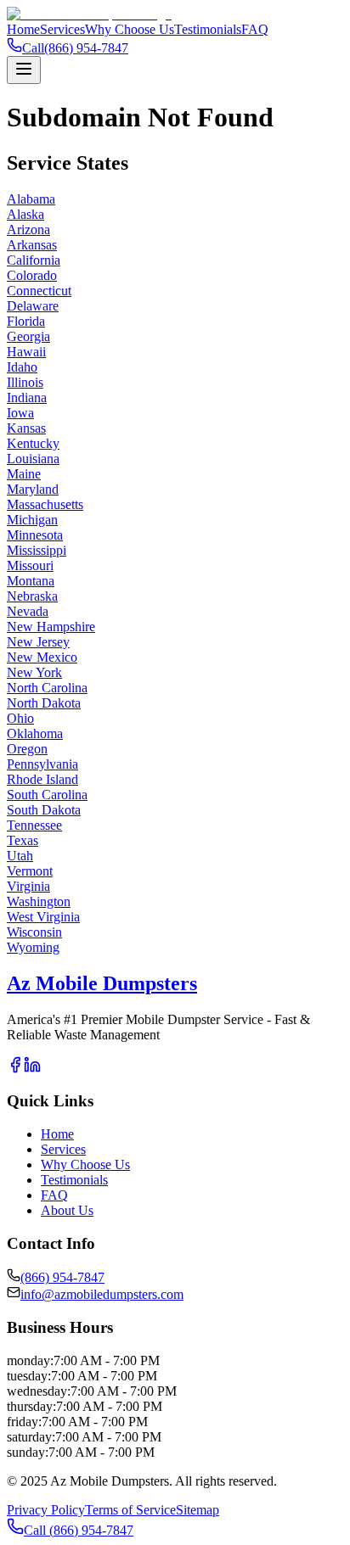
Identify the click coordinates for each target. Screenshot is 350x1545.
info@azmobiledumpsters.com (101, 1294)
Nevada (27, 611)
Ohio (20, 718)
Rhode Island (42, 779)
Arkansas (32, 245)
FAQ (254, 29)
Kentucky (33, 443)
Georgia (28, 336)
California (33, 260)
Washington (39, 901)
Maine (24, 474)
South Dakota (44, 810)
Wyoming (33, 947)
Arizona (28, 229)
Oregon (27, 749)
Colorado (32, 275)
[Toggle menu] (24, 70)
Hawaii (26, 351)
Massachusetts (45, 504)
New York (34, 672)
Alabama (31, 199)
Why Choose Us (129, 29)
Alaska (25, 214)
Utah (20, 855)
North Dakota (44, 703)
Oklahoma (35, 733)
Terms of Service (130, 1510)
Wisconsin (34, 932)
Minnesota (35, 535)
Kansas (26, 428)
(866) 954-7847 (62, 1277)
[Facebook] (15, 1068)
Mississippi (36, 550)
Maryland (33, 489)
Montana (30, 581)
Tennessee (34, 825)
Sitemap (197, 1510)
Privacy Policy (46, 1510)
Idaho (22, 367)
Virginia (28, 886)
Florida (26, 321)
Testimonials (207, 29)
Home (23, 29)
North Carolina (47, 687)
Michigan (32, 519)
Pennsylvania (42, 764)
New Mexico (42, 657)
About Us (67, 1210)
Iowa (20, 413)
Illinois (25, 382)
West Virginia (43, 917)
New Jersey (38, 642)
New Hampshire (51, 626)
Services (62, 29)
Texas (22, 840)
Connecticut (39, 290)
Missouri (30, 565)
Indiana (27, 397)
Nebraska (32, 596)
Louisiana (33, 458)
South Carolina (47, 794)
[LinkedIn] (32, 1068)
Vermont (30, 871)
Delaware (33, 306)
